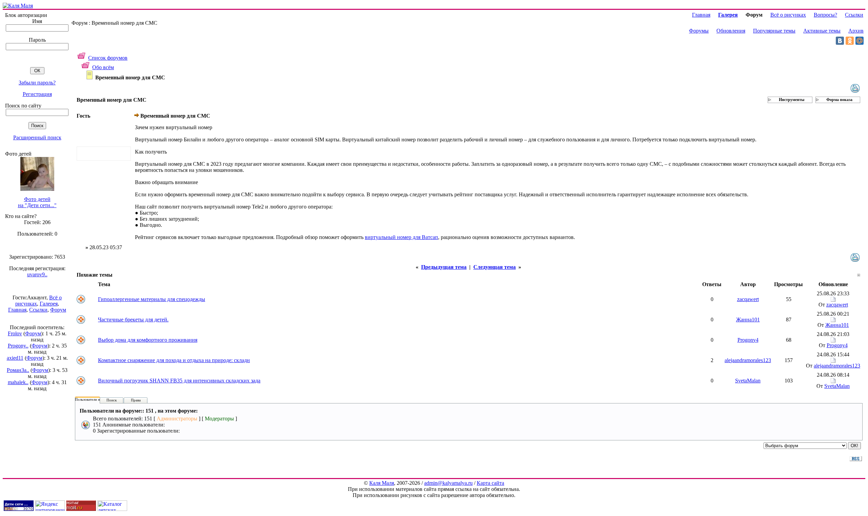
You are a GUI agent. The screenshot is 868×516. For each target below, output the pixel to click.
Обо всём (103, 67)
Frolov (15, 333)
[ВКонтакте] (840, 41)
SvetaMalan (748, 380)
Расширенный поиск (37, 137)
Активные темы (822, 31)
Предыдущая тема (444, 267)
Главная (17, 310)
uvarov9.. (37, 274)
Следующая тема (494, 267)
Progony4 (747, 340)
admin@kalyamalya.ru (448, 483)
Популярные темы (774, 31)
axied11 (15, 358)
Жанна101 (748, 319)
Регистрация (37, 94)
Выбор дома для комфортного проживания (147, 340)
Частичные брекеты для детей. (133, 319)
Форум (58, 310)
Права (136, 400)
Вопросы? (825, 15)
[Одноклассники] (850, 41)
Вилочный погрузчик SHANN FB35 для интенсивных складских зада (179, 380)
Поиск (111, 400)
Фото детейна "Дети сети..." (37, 202)
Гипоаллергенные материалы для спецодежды (151, 299)
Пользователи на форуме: (95, 399)
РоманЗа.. (18, 370)
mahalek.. (18, 382)
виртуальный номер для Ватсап (401, 237)
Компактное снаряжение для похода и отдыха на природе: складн (174, 360)
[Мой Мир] (859, 41)
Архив (856, 31)
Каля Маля (381, 483)
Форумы (699, 31)
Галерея (49, 303)
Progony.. (18, 346)
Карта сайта (490, 483)
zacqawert (748, 299)
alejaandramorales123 (748, 360)
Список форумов (107, 58)
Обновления (730, 31)
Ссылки (38, 310)
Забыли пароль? (37, 82)
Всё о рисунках (788, 15)
